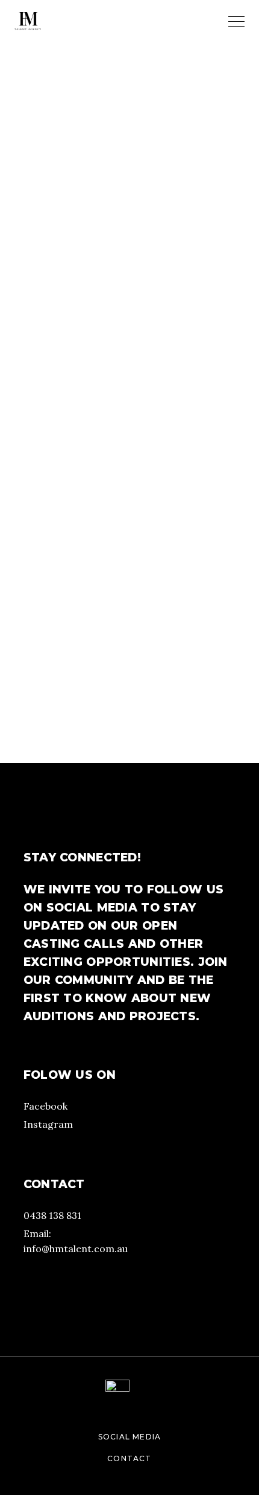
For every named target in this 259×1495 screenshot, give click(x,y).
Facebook (45, 1106)
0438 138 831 (52, 1215)
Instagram (48, 1124)
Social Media (129, 1436)
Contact (129, 1458)
